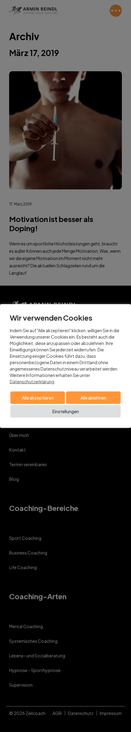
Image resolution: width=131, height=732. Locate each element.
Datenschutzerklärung (32, 381)
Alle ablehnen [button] (93, 397)
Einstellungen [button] (65, 411)
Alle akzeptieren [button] (38, 397)
